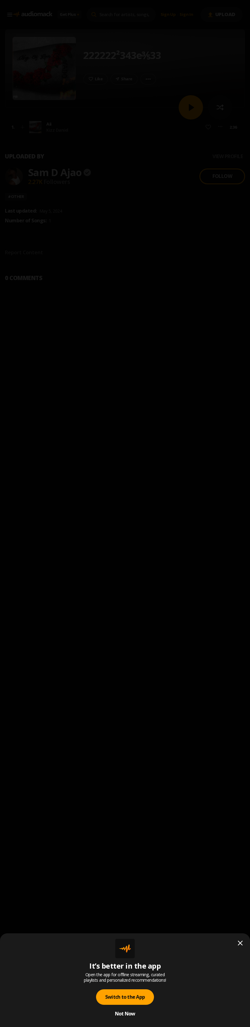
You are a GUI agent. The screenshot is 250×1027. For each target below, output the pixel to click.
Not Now (125, 1013)
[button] (125, 513)
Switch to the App (125, 997)
